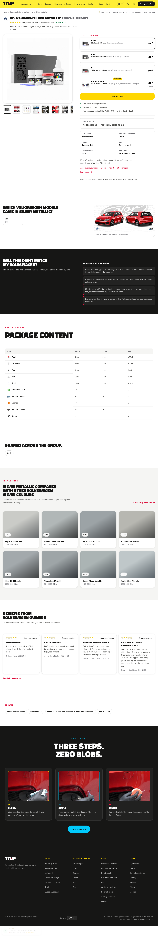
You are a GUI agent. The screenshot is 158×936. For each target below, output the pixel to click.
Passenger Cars (51, 868)
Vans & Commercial (52, 882)
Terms (132, 868)
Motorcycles (50, 873)
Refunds (133, 882)
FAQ (108, 4)
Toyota (76, 873)
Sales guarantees (108, 896)
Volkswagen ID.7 (36, 711)
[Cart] (133, 3)
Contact (104, 901)
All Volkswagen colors (142, 502)
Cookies (133, 891)
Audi (9, 453)
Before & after (107, 891)
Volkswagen (28, 12)
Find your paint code (62, 4)
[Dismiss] (38, 928)
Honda (75, 877)
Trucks (47, 887)
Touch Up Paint (27, 4)
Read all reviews (10, 678)
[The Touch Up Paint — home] (8, 4)
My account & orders (109, 863)
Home (5, 12)
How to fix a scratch (109, 877)
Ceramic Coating (44, 4)
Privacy (132, 887)
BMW (75, 868)
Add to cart (117, 96)
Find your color (146, 4)
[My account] (127, 3)
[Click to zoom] (37, 69)
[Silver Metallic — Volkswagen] (17, 109)
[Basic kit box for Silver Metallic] (7, 109)
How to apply (79, 4)
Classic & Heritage (52, 877)
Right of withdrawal (137, 873)
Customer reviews (95, 4)
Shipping (133, 877)
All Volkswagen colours (16, 711)
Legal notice (134, 863)
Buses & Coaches (52, 891)
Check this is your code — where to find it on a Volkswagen (104, 168)
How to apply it (86, 172)
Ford (75, 882)
